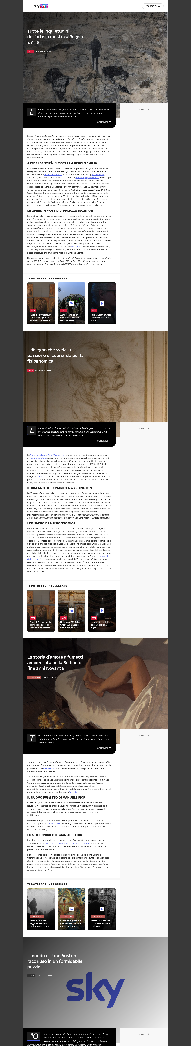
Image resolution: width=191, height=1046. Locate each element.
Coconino (73, 792)
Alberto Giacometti (53, 174)
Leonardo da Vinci (38, 458)
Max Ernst (76, 246)
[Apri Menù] (30, 6)
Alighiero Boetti (92, 177)
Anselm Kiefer (98, 174)
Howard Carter (53, 823)
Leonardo (42, 476)
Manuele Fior (49, 768)
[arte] (42, 6)
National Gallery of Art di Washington (47, 455)
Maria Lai (80, 177)
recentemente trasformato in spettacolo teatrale (67, 843)
